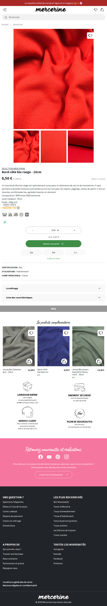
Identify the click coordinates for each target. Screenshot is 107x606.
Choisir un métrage (12, 520)
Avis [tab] (53, 308)
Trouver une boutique (13, 553)
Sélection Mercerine (13, 168)
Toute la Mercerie (62, 506)
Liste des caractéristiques (19, 297)
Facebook (58, 558)
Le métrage (12, 288)
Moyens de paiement (13, 516)
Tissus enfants (60, 525)
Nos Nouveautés (61, 501)
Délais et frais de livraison (15, 506)
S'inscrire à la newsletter (51, 474)
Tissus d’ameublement (64, 511)
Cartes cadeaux (10, 511)
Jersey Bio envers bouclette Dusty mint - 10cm (80, 372)
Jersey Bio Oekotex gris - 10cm (12, 370)
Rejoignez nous (10, 568)
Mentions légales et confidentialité (20, 585)
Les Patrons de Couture (65, 530)
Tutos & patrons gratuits (65, 520)
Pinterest (58, 563)
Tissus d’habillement (64, 516)
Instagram (59, 549)
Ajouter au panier (51, 243)
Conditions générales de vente (17, 582)
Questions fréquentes (13, 501)
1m (31, 252)
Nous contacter (10, 558)
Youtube (57, 553)
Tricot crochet (60, 535)
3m (53, 252)
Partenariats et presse (13, 563)
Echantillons (9, 525)
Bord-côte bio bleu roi (42, 370)
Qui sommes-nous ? (12, 549)
